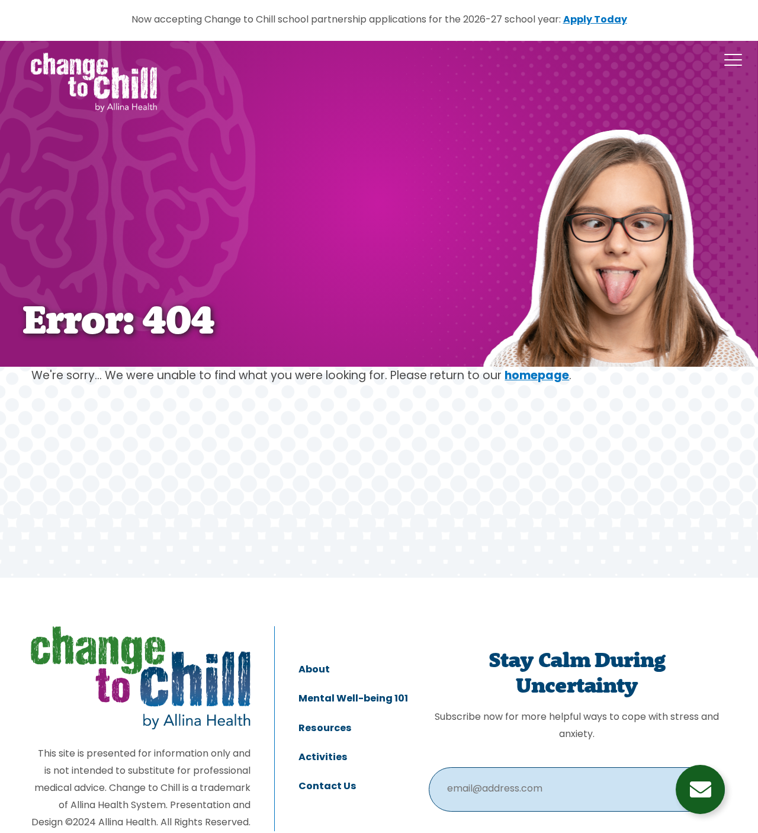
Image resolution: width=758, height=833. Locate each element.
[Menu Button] (733, 60)
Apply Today (595, 20)
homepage (537, 376)
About (314, 670)
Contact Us (327, 787)
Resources (325, 728)
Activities (323, 757)
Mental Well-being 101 (353, 699)
